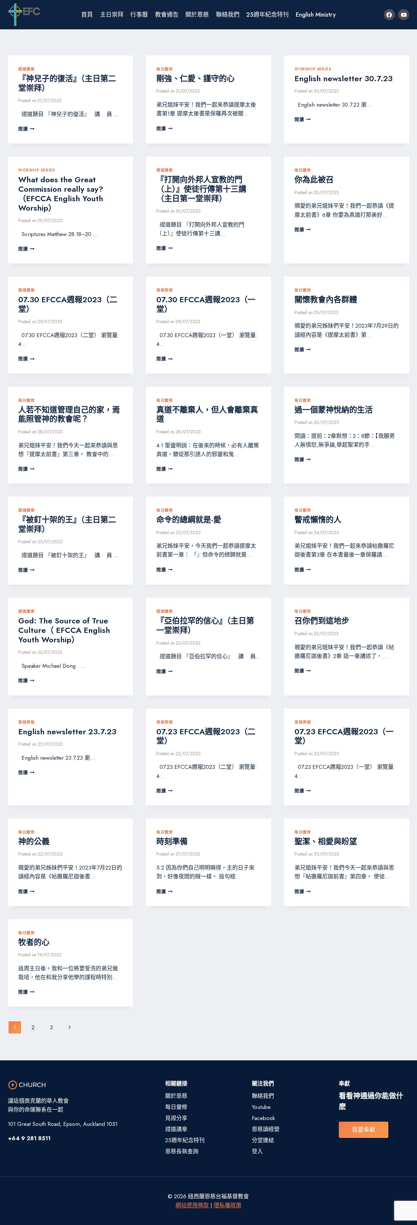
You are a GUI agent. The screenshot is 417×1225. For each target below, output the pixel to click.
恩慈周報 (164, 290)
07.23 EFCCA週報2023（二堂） (205, 736)
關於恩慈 (197, 14)
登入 (257, 1151)
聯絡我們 (227, 14)
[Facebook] (389, 14)
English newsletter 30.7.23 (344, 78)
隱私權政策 (227, 1205)
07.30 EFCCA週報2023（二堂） (67, 304)
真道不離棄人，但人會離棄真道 (207, 414)
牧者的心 (34, 942)
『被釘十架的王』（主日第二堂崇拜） (67, 524)
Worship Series (313, 69)
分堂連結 (263, 1140)
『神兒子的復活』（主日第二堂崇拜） (67, 83)
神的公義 (34, 841)
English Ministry (316, 14)
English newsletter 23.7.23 (67, 731)
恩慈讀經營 (266, 1129)
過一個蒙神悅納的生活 (334, 409)
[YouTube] (403, 14)
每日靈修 (164, 69)
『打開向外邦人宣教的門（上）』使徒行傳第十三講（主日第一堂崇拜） (201, 189)
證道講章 (26, 69)
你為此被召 (314, 179)
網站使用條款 (192, 1205)
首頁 (87, 14)
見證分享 (176, 1118)
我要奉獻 (363, 1130)
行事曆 (139, 14)
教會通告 (167, 14)
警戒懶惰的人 (318, 519)
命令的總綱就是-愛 (188, 519)
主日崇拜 (111, 14)
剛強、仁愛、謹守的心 (195, 78)
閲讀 (26, 129)
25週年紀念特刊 (267, 14)
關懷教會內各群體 (326, 299)
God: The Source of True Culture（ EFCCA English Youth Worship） (64, 630)
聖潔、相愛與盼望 (326, 841)
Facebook (263, 1118)
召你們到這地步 (322, 620)
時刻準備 (172, 841)
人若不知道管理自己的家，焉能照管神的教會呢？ (69, 414)
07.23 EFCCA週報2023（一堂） (344, 736)
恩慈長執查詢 (181, 1151)
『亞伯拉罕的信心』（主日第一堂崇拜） (205, 625)
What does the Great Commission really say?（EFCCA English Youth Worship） (60, 193)
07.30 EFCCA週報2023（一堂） (205, 304)
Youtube (261, 1107)
